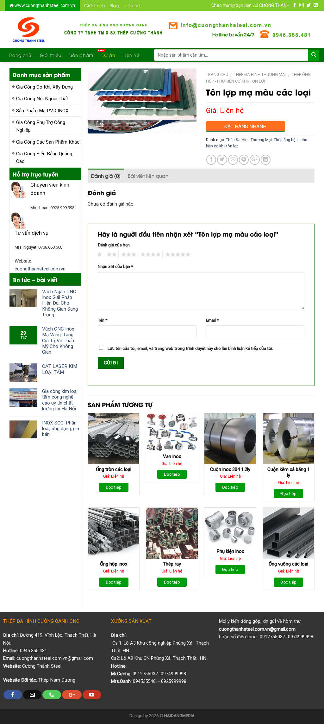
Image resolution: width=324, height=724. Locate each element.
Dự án (108, 55)
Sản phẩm (81, 55)
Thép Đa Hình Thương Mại (260, 74)
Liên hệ (132, 5)
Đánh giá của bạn (114, 244)
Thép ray (172, 564)
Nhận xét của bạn (115, 266)
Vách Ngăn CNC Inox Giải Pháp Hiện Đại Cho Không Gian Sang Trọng (60, 303)
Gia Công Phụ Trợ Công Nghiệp (40, 126)
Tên (102, 320)
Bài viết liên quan (148, 175)
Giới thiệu (94, 5)
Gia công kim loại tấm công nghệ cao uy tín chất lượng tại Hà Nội (60, 400)
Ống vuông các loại (288, 564)
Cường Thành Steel (41, 666)
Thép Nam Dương (56, 680)
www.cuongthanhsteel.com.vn (44, 5)
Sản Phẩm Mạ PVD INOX (42, 111)
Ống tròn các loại (113, 469)
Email (212, 320)
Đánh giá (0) (106, 175)
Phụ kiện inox (230, 551)
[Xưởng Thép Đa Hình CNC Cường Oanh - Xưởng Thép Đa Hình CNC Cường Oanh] (29, 29)
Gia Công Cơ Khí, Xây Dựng (44, 87)
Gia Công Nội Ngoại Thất (42, 99)
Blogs (114, 5)
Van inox (172, 456)
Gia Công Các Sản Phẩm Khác (47, 142)
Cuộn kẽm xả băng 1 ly (288, 473)
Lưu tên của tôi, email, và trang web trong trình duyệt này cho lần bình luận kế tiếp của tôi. (190, 348)
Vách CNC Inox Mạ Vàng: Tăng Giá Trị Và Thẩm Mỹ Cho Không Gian (59, 340)
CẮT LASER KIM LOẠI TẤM (59, 369)
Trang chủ (20, 55)
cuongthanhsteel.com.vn (40, 269)
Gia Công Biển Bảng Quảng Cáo (44, 157)
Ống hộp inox (113, 564)
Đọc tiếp (114, 487)
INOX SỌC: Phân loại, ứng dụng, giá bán (60, 428)
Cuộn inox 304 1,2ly (230, 469)
